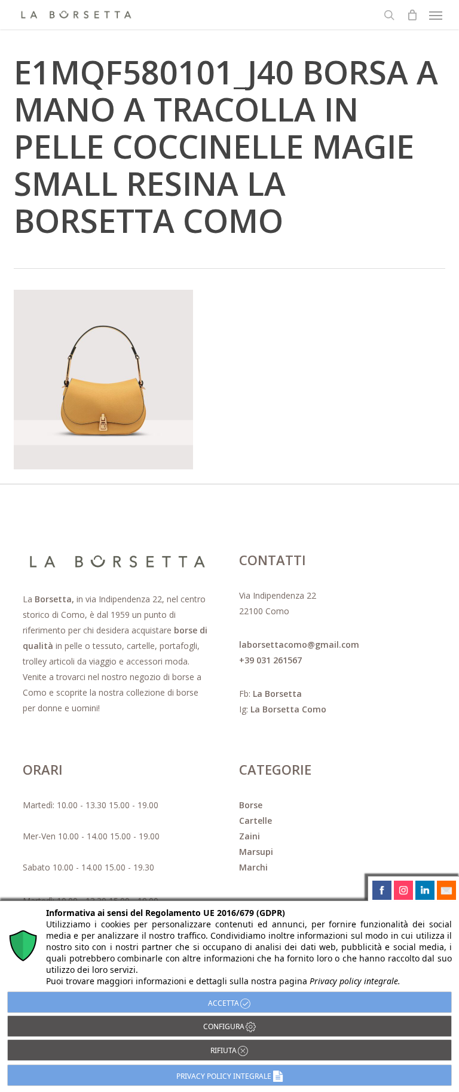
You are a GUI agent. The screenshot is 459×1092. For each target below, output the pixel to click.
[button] (435, 15)
